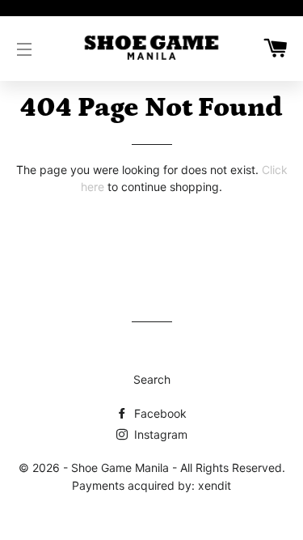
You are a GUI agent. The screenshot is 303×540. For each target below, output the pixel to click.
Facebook (159, 413)
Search (151, 379)
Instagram (159, 434)
